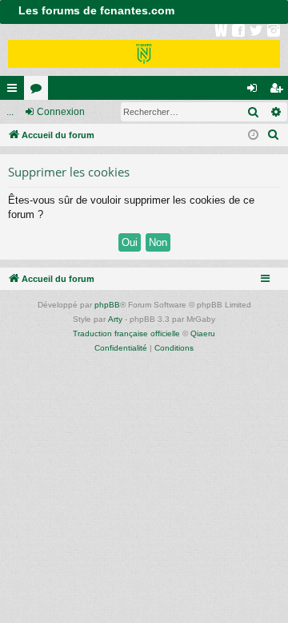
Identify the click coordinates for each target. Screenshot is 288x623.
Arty (115, 319)
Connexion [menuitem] (255, 91)
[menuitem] (273, 135)
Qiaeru (202, 333)
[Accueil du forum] (144, 50)
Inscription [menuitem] (279, 91)
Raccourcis (15, 91)
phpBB (107, 304)
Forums (39, 91)
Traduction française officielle (126, 333)
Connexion (61, 111)
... (10, 111)
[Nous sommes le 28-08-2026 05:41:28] (253, 135)
